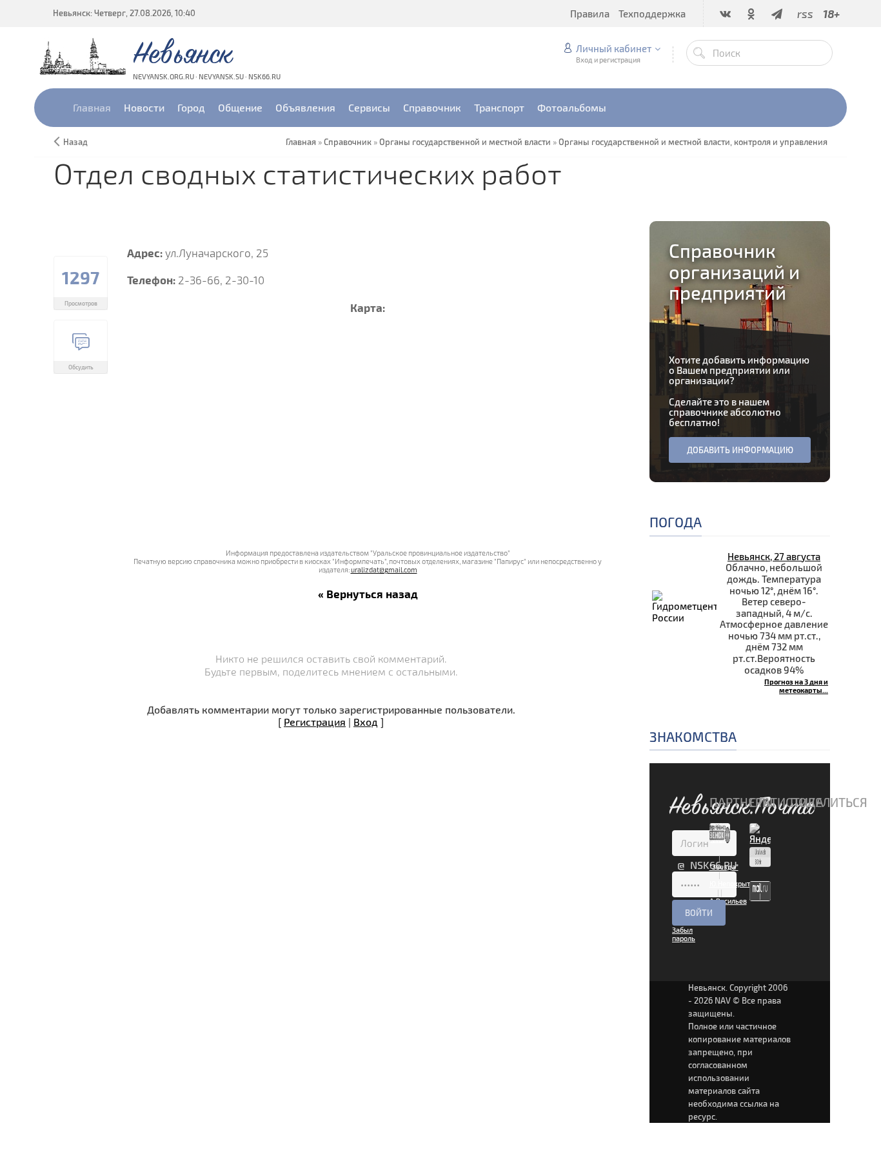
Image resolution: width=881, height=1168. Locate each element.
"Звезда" (723, 866)
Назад (75, 142)
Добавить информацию (740, 450)
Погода (675, 522)
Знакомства (693, 736)
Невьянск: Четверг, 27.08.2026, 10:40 (124, 13)
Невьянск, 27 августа (774, 556)
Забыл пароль (683, 934)
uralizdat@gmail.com (384, 569)
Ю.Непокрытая (733, 883)
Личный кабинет (613, 48)
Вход (365, 721)
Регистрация (315, 721)
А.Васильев (728, 901)
